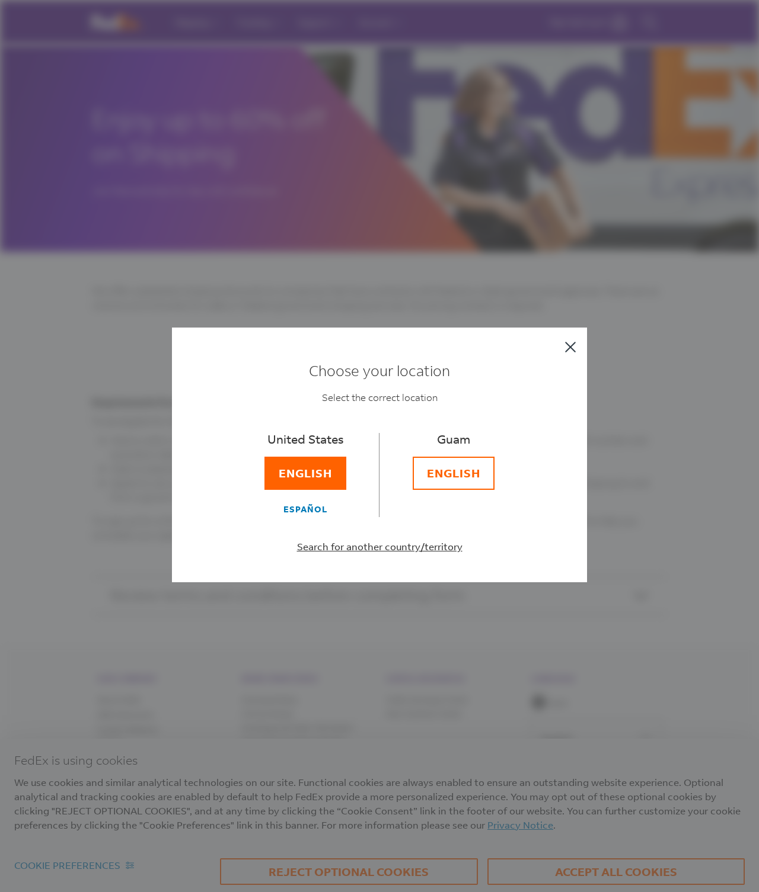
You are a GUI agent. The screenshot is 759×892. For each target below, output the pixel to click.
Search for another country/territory (380, 546)
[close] (570, 347)
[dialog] (379, 446)
